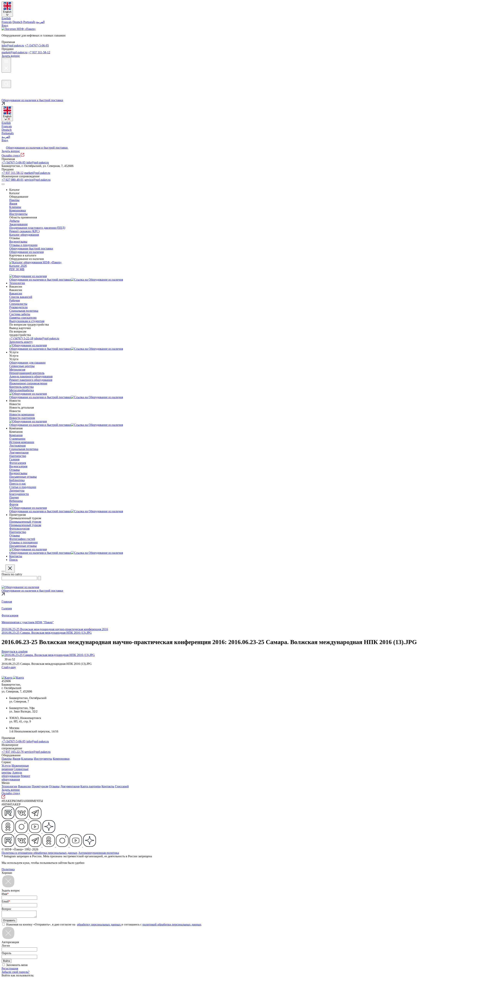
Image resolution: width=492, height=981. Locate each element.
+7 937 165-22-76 (13, 751)
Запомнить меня (16, 965)
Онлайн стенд (11, 155)
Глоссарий (122, 786)
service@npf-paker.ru (37, 179)
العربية (40, 22)
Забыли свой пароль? (15, 972)
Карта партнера (90, 786)
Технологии (9, 786)
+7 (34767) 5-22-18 (21, 338)
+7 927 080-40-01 (13, 179)
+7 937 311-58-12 (39, 52)
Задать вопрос (11, 55)
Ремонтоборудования (16, 777)
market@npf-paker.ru (14, 52)
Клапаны (27, 758)
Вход (5, 25)
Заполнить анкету (21, 341)
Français (7, 22)
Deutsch (17, 22)
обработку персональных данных (99, 924)
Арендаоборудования (12, 774)
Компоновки (61, 758)
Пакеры (7, 758)
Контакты (107, 786)
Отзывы (54, 786)
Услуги (6, 765)
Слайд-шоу (9, 667)
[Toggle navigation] (3, 184)
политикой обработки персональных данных (171, 924)
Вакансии (24, 786)
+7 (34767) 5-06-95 (37, 45)
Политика (8, 869)
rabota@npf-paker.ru (46, 338)
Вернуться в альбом (14, 651)
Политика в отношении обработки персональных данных (39, 852)
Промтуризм (40, 786)
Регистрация (10, 968)
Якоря (16, 758)
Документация (70, 786)
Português (29, 22)
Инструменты (43, 758)
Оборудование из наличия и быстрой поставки (37, 147)
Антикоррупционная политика (98, 852)
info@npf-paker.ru (13, 45)
